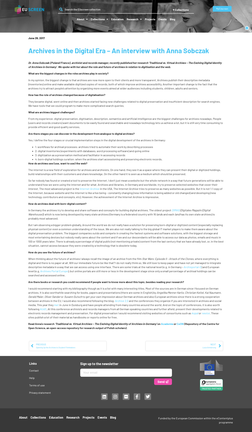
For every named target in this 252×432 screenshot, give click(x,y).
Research (132, 19)
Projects (150, 19)
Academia (167, 323)
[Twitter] (148, 396)
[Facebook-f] (137, 396)
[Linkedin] (104, 396)
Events (162, 19)
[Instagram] (115, 396)
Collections (98, 19)
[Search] (61, 9)
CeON (180, 323)
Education (117, 19)
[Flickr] (126, 396)
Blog (172, 19)
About (80, 19)
